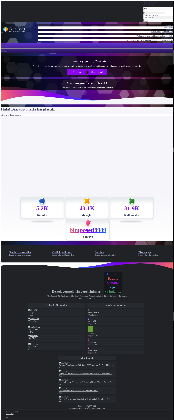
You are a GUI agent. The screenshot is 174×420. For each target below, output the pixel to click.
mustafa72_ (92, 321)
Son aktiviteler (167, 36)
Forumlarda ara (167, 32)
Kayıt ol (4, 51)
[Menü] (2, 32)
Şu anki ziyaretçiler (133, 40)
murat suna (92, 350)
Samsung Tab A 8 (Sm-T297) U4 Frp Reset (78, 391)
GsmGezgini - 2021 (12, 412)
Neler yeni (169, 34)
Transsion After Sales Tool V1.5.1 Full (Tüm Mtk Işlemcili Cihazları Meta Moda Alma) (101, 373)
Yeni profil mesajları (154, 36)
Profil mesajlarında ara (164, 40)
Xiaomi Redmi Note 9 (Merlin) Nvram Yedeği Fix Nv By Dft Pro (89, 382)
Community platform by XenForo (87, 408)
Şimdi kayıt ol (97, 72)
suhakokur (92, 342)
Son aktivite (168, 27)
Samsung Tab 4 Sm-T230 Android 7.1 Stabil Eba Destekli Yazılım (92, 365)
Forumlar (169, 30)
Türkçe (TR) (9, 414)
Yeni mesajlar (156, 32)
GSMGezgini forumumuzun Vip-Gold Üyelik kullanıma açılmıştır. (87, 87)
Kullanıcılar (168, 38)
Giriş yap (4, 46)
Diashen (91, 333)
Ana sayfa (169, 25)
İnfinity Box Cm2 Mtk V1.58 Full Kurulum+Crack (85, 399)
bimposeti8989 (88, 230)
